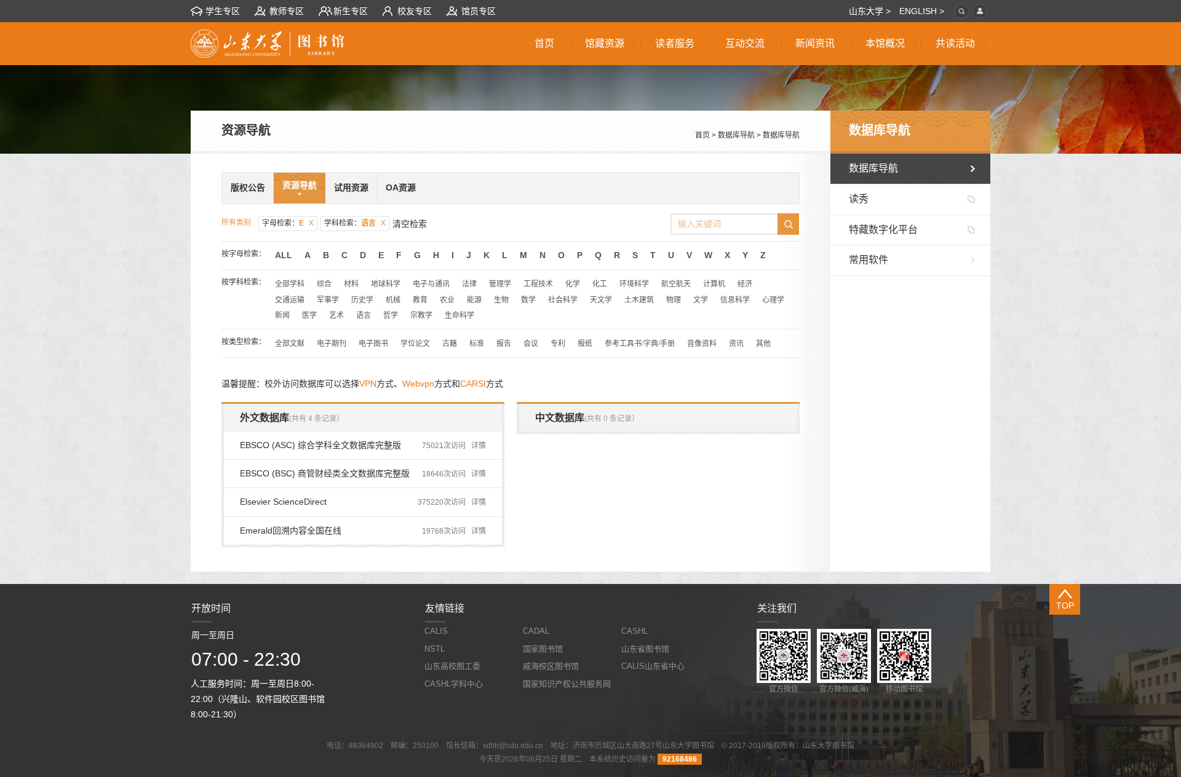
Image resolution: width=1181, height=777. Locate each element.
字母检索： (288, 223)
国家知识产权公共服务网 (567, 683)
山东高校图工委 (452, 666)
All (283, 255)
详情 (478, 445)
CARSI (473, 383)
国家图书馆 (543, 648)
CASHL (634, 631)
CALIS (436, 631)
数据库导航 (736, 135)
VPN (367, 383)
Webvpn (418, 383)
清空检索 (409, 224)
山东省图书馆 (645, 648)
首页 (702, 135)
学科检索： (355, 223)
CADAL (536, 631)
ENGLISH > (921, 11)
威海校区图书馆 (551, 666)
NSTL (434, 648)
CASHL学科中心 (453, 683)
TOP (1065, 605)
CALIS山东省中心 (653, 666)
